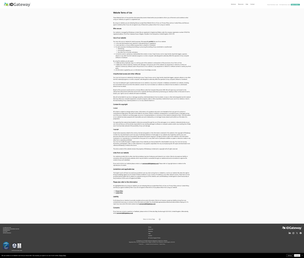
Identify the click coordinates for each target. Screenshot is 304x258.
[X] (297, 233)
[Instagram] (293, 233)
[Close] (302, 255)
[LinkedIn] (289, 233)
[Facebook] (300, 233)
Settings (290, 255)
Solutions (150, 231)
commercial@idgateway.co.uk (150, 163)
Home (149, 227)
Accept (297, 255)
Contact (150, 235)
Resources (150, 229)
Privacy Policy (119, 191)
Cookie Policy (119, 193)
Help (149, 233)
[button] (273, 4)
